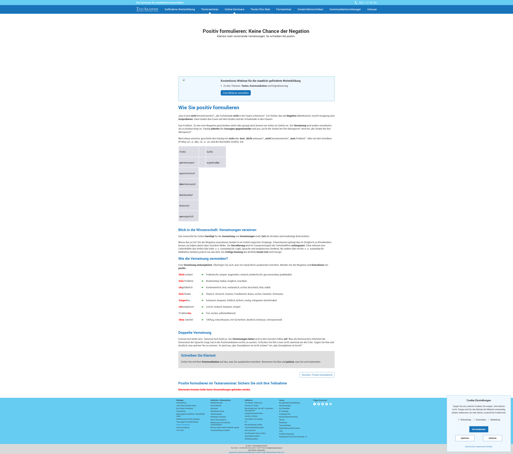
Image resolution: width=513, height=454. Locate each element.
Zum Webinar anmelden (236, 92)
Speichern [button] (465, 438)
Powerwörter (180, 411)
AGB (263, 452)
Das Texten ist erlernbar (184, 408)
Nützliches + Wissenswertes (221, 400)
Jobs (281, 431)
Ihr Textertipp (283, 411)
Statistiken (480, 419)
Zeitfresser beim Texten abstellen (188, 419)
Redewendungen (217, 403)
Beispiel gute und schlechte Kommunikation (220, 423)
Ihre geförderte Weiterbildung (289, 403)
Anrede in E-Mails (251, 416)
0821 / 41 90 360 (368, 2)
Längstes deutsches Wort (254, 413)
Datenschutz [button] (470, 446)
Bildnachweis (271, 452)
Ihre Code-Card (250, 430)
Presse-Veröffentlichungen (254, 427)
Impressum (233, 452)
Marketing (495, 419)
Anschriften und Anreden (254, 419)
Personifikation (216, 405)
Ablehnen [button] (493, 438)
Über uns (280, 452)
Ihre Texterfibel (284, 408)
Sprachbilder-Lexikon (252, 436)
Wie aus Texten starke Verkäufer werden (225, 427)
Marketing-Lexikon (251, 439)
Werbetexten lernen (217, 411)
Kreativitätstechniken (310, 9)
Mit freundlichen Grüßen (253, 425)
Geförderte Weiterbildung (180, 9)
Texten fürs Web (260, 9)
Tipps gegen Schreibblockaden (187, 422)
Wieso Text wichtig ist (218, 420)
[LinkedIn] (322, 404)
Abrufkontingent (285, 405)
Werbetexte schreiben (218, 417)
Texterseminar (209, 9)
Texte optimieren (285, 425)
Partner (281, 420)
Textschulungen (216, 414)
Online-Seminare (234, 9)
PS (246, 422)
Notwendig (465, 419)
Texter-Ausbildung (182, 427)
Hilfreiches (248, 400)
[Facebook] (314, 404)
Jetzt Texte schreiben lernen (186, 405)
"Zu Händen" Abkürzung (253, 403)
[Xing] (326, 404)
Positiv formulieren (183, 425)
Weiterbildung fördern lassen (289, 428)
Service (281, 400)
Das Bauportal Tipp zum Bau (255, 433)
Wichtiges (179, 400)
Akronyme (214, 408)
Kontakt (258, 452)
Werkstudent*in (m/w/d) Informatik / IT (293, 437)
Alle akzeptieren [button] (478, 429)
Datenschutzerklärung (246, 452)
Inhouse (372, 9)
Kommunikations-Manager (345, 9)
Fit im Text (180, 430)
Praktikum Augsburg (286, 434)
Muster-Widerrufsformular (288, 417)
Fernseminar (283, 9)
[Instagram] (330, 404)
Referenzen (283, 422)
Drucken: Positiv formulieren (317, 374)
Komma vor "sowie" (252, 405)
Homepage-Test (284, 414)
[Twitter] (318, 404)
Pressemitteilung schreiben (220, 430)
